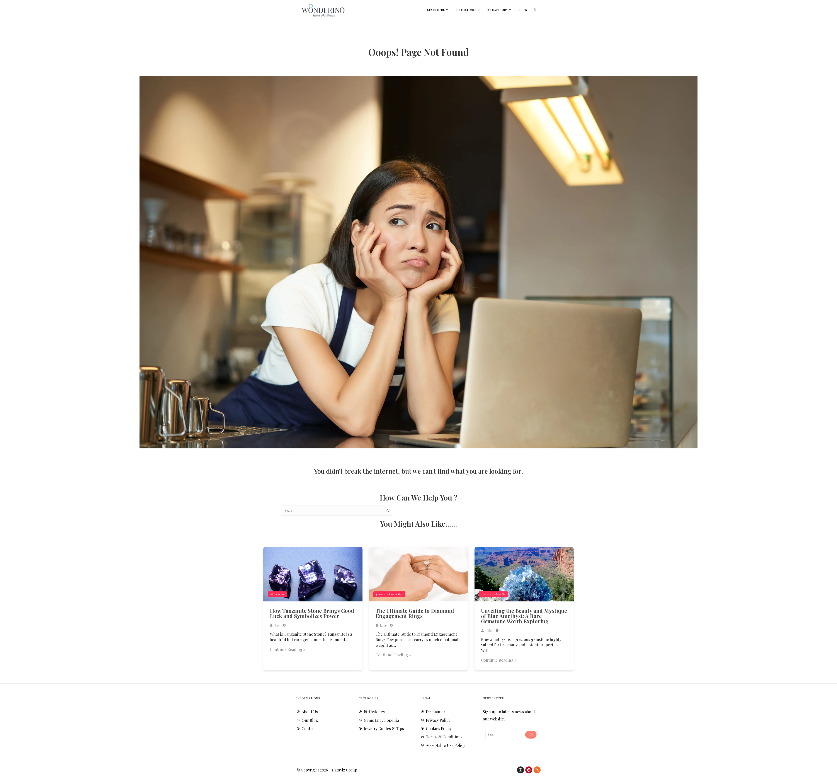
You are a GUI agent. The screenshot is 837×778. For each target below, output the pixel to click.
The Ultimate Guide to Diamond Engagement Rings (415, 613)
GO (531, 734)
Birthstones (277, 594)
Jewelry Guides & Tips (389, 594)
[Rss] (537, 769)
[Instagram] (520, 769)
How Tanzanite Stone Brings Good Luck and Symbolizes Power (312, 613)
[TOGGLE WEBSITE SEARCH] (534, 10)
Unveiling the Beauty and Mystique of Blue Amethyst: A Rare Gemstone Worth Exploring (524, 616)
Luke (383, 625)
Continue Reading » (287, 649)
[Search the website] (336, 510)
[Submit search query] (387, 511)
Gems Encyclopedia (493, 594)
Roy (277, 625)
